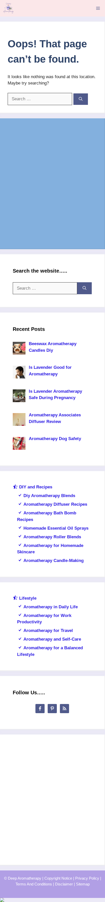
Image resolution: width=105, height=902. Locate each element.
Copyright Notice (58, 878)
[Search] (80, 99)
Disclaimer (64, 884)
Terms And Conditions (34, 884)
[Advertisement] (52, 183)
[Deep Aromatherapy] (8, 8)
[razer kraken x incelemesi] (52, 900)
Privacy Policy (87, 878)
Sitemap (83, 884)
